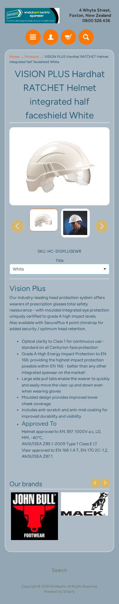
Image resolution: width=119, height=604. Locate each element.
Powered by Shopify (59, 591)
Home (14, 56)
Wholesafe (58, 586)
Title (59, 260)
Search (59, 570)
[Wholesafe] (32, 15)
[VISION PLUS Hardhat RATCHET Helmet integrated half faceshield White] (43, 220)
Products (32, 56)
